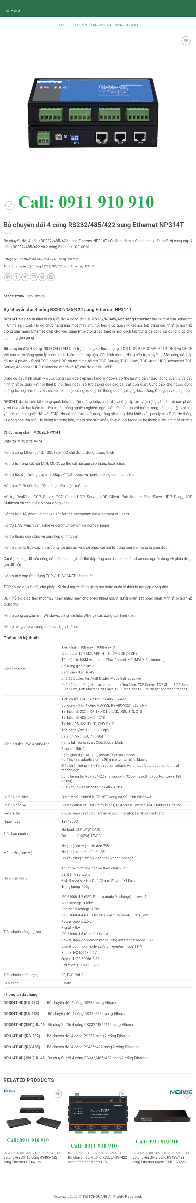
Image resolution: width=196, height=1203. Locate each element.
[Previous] (3, 1131)
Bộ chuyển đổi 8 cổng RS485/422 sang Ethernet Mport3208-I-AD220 (159, 1160)
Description (14, 296)
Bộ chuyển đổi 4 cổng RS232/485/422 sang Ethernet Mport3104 (97, 1160)
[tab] (14, 296)
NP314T (89, 266)
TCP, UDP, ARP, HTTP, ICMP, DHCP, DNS (107, 654)
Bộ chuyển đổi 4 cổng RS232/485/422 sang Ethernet (47, 266)
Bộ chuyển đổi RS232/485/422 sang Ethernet (104, 25)
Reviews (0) (37, 296)
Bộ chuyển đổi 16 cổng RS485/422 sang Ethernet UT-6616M (30, 1160)
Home (62, 25)
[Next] (192, 1131)
